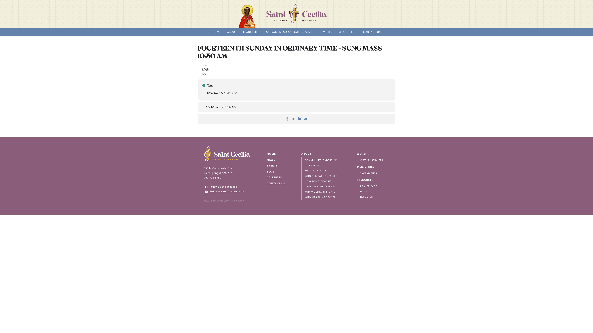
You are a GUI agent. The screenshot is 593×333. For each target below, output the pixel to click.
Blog (270, 171)
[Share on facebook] (287, 118)
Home (216, 32)
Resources (347, 32)
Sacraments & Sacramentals (289, 32)
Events (272, 165)
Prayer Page (368, 186)
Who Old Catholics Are (321, 175)
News (271, 159)
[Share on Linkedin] (299, 118)
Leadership (251, 32)
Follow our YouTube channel (227, 191)
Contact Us (372, 32)
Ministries (365, 167)
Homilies (325, 32)
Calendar (212, 107)
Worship (363, 153)
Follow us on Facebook (223, 186)
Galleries (274, 177)
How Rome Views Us (318, 181)
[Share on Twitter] (293, 118)
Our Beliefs (313, 165)
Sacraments (368, 173)
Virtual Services (371, 160)
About (232, 32)
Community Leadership (321, 160)
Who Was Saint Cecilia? (321, 197)
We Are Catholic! (316, 170)
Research (366, 196)
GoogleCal (229, 107)
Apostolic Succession (320, 186)
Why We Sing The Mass (320, 191)
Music (364, 191)
